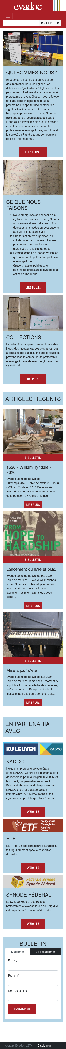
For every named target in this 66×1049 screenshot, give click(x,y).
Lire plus (33, 505)
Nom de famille (18, 991)
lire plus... (33, 287)
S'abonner (17, 952)
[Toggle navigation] (8, 16)
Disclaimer (44, 1045)
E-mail (12, 960)
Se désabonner (45, 952)
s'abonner (22, 1009)
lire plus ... (33, 152)
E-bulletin (33, 458)
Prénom (13, 975)
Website (33, 812)
